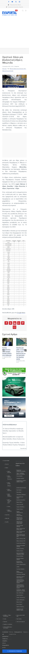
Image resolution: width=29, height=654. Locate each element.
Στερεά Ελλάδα (6, 460)
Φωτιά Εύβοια (19, 604)
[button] (3, 350)
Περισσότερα (23, 448)
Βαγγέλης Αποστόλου (21, 499)
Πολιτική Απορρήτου (21, 621)
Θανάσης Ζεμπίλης (20, 548)
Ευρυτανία (7, 514)
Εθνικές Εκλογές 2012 (21, 540)
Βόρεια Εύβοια (19, 502)
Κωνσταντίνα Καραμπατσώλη (20, 562)
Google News (21, 312)
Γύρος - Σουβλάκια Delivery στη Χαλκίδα (21, 474)
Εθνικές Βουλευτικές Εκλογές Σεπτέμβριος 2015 (21, 535)
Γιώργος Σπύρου (20, 509)
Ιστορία (4, 618)
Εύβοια (6, 467)
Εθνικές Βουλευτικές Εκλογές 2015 (21, 529)
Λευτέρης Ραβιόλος (20, 569)
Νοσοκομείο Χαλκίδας (21, 574)
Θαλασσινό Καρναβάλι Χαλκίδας (21, 546)
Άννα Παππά (19, 490)
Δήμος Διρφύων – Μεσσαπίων (9, 477)
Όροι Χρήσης (19, 618)
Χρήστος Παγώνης (20, 606)
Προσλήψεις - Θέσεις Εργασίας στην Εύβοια (21, 590)
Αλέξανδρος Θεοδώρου (21, 494)
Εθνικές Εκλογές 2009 (21, 538)
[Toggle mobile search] (23, 10)
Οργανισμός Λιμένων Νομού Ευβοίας (21, 577)
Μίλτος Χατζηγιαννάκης (20, 572)
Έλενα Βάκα (19, 492)
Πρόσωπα (5, 621)
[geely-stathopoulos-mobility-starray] (14, 399)
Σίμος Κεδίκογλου (20, 592)
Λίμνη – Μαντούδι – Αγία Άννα (9, 501)
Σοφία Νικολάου (20, 595)
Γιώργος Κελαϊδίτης (20, 506)
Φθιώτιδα (7, 518)
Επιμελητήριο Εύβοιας (21, 543)
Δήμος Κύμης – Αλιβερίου (9, 495)
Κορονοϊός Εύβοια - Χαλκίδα (20, 559)
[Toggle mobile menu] (26, 10)
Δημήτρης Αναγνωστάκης (19, 515)
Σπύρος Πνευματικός (21, 597)
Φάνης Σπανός (19, 602)
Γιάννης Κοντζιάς (20, 504)
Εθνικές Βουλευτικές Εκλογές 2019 (21, 532)
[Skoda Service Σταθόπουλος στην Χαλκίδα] (14, 369)
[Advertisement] (14, 31)
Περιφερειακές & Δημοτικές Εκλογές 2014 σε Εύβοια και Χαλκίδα (20, 586)
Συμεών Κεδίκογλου (20, 599)
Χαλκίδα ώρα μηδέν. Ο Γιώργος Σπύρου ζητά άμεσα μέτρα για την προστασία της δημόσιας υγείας (21, 353)
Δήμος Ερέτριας (9, 472)
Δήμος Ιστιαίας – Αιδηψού (9, 484)
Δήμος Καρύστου (9, 490)
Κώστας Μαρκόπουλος (21, 564)
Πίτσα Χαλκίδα (20, 476)
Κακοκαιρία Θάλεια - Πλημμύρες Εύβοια (20, 554)
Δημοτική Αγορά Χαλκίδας (20, 526)
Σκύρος (8, 506)
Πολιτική (4, 68)
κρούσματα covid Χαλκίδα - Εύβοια (20, 610)
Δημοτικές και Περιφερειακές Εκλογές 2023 (20, 522)
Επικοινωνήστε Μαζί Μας (21, 616)
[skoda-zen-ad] (14, 378)
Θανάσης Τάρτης (20, 550)
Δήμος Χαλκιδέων (9, 511)
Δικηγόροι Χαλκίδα (21, 478)
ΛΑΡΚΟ (18, 566)
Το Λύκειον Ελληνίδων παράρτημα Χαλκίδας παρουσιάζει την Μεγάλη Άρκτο (13, 431)
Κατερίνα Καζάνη (20, 556)
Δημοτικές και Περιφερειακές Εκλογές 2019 (20, 518)
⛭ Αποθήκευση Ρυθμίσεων (14, 651)
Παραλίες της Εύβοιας (7, 624)
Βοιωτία (7, 464)
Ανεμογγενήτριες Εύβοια (20, 497)
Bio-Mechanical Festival (21, 487)
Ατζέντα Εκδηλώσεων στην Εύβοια (7, 627)
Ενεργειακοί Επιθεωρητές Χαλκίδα (21, 471)
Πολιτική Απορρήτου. (11, 633)
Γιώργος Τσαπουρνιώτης (20, 512)
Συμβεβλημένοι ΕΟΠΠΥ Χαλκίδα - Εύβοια (21, 481)
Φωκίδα (6, 522)
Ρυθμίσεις (25, 632)
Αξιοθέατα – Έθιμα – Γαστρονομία (7, 616)
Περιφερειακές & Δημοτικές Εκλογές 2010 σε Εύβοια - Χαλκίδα (20, 581)
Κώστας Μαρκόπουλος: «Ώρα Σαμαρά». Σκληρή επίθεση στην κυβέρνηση (6, 351)
